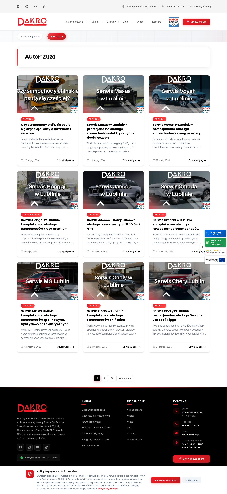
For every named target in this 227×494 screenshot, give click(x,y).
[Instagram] (26, 6)
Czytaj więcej (65, 160)
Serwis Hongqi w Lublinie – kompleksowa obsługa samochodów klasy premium (44, 224)
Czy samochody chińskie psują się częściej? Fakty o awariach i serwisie (46, 128)
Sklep (95, 21)
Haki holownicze (90, 445)
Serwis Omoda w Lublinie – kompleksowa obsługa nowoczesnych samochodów (176, 224)
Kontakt (156, 21)
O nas (140, 21)
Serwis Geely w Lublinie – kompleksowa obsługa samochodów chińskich (106, 315)
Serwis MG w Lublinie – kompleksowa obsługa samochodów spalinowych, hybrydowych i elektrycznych (45, 317)
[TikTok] (44, 6)
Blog (125, 21)
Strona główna (74, 21)
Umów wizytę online (193, 458)
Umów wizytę (198, 21)
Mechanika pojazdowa (93, 409)
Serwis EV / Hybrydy (92, 433)
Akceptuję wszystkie (166, 480)
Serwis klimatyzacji (91, 421)
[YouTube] (35, 6)
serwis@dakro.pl (203, 6)
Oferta (110, 21)
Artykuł (28, 119)
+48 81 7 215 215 (174, 6)
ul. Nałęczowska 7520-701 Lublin (192, 414)
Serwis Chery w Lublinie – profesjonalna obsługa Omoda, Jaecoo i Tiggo (178, 315)
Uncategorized (31, 214)
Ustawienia (192, 480)
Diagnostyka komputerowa (95, 415)
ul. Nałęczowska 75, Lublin (141, 6)
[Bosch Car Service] (173, 22)
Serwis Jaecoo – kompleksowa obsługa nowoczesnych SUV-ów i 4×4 (113, 224)
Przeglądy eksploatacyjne (95, 439)
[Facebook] (18, 6)
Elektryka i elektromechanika (96, 427)
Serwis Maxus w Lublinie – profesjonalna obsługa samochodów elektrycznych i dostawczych (110, 131)
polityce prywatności (108, 488)
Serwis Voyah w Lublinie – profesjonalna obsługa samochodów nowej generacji (177, 128)
